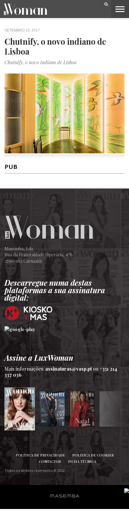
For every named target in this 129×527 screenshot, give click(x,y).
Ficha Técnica (82, 461)
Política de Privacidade (40, 455)
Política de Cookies (93, 455)
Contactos (50, 461)
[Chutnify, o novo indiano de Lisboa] (64, 151)
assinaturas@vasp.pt (68, 369)
